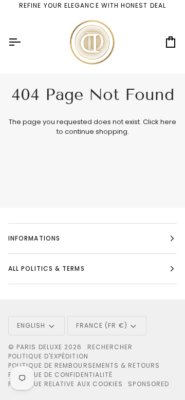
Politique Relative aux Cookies (65, 383)
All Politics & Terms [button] (46, 268)
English (31, 325)
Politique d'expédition (48, 356)
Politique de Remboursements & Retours (84, 365)
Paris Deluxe (39, 347)
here (168, 122)
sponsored (148, 383)
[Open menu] (23, 42)
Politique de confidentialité (60, 374)
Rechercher (110, 347)
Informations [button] (34, 238)
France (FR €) (101, 325)
